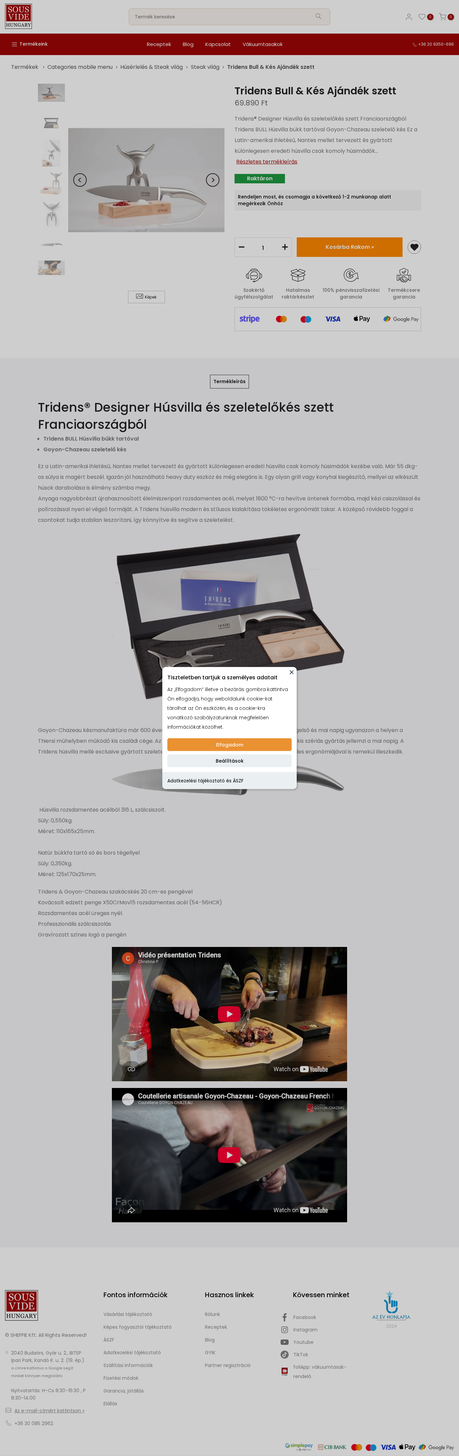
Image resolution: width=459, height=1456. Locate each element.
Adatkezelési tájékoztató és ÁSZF (205, 780)
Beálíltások (230, 761)
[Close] (292, 672)
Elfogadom (229, 744)
